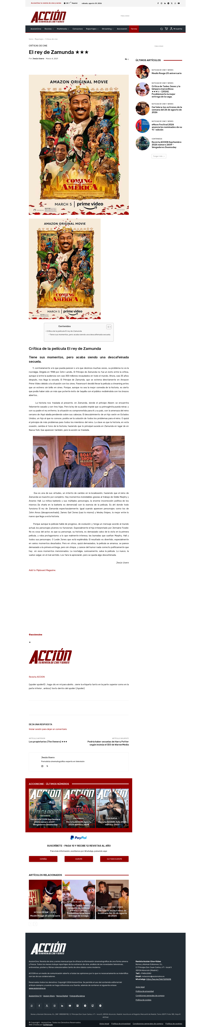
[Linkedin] (165, 3)
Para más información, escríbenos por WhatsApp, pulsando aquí (78, 851)
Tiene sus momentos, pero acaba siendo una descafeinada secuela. (80, 334)
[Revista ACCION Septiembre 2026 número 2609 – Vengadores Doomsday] (45, 808)
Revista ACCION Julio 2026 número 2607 (112, 823)
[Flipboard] (77, 1006)
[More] (104, 67)
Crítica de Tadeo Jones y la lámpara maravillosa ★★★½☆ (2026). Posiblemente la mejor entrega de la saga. (78, 910)
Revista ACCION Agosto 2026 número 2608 (78, 823)
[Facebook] (158, 3)
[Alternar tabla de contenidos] (107, 326)
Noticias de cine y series (45, 912)
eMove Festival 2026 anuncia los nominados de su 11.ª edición (167, 127)
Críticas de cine (51, 39)
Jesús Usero (38, 58)
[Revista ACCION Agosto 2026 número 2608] (78, 808)
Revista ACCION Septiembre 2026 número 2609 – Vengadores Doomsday (45, 822)
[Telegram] (168, 3)
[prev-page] (30, 924)
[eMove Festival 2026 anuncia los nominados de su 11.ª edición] (143, 126)
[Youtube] (178, 3)
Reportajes (39, 39)
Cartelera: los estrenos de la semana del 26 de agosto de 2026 (112, 913)
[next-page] (35, 924)
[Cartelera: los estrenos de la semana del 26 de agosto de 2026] (112, 899)
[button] (161, 29)
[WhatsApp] (175, 3)
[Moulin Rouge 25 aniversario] (45, 899)
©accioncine (35, 634)
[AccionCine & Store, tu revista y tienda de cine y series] (48, 16)
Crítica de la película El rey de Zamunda (64, 331)
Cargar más (158, 156)
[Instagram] (161, 3)
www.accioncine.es (37, 988)
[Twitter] (47, 1006)
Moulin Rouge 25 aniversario (45, 916)
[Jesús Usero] (35, 761)
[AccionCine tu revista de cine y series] (105, 947)
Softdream (48, 1025)
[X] (172, 3)
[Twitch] (93, 1006)
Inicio (31, 39)
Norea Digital (62, 996)
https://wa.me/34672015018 (158, 979)
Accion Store (49, 996)
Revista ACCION (37, 677)
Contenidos (45, 816)
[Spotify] (100, 1006)
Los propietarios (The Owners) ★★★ (48, 741)
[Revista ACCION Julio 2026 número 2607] (112, 808)
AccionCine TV (35, 996)
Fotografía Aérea (77, 996)
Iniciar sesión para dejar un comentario (48, 729)
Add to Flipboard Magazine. (42, 570)
